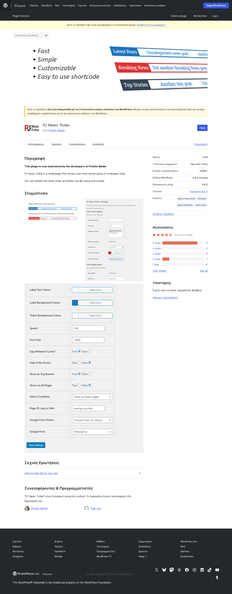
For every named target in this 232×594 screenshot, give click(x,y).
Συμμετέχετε (145, 541)
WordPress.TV (104, 556)
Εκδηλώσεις (145, 546)
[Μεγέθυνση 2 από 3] (139, 203)
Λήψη (202, 127)
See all (204, 270)
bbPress (185, 551)
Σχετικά (17, 541)
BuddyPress (187, 556)
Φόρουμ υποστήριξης (165, 297)
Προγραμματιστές (106, 551)
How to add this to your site (41, 473)
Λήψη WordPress (216, 5)
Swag (143, 556)
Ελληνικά (47, 574)
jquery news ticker (186, 198)
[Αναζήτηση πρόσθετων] (46, 35)
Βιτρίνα (58, 541)
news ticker (200, 205)
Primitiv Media (56, 130)
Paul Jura (96, 508)
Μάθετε (101, 541)
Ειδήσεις (17, 546)
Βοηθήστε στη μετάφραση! (151, 24)
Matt (183, 546)
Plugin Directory (21, 16)
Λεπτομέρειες (36, 144)
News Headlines (185, 205)
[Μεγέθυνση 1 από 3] (78, 203)
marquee (202, 198)
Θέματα (59, 546)
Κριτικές (57, 144)
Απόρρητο (18, 556)
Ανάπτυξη (98, 144)
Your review (159, 270)
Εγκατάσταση (77, 144)
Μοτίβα (58, 556)
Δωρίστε (143, 551)
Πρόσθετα (60, 551)
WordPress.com (189, 541)
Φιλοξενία (18, 551)
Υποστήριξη (201, 144)
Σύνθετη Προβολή (163, 214)
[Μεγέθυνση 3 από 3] (139, 288)
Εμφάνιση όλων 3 (199, 191)
